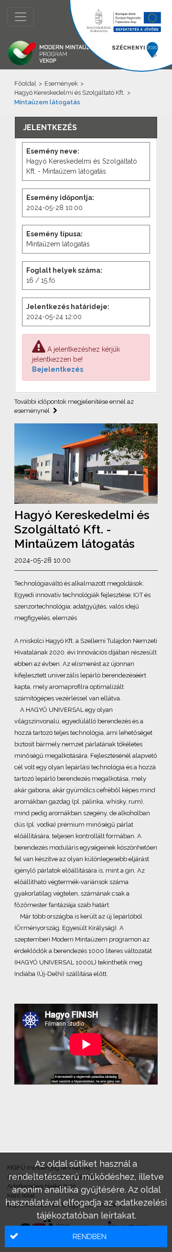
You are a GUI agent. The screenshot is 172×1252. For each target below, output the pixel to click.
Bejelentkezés (57, 369)
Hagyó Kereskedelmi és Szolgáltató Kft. (69, 92)
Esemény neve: (52, 151)
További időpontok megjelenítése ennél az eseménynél (74, 406)
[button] (86, 1236)
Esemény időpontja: (60, 197)
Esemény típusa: (54, 234)
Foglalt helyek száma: (64, 270)
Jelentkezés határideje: (67, 306)
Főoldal (25, 83)
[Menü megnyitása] (20, 16)
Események (61, 83)
